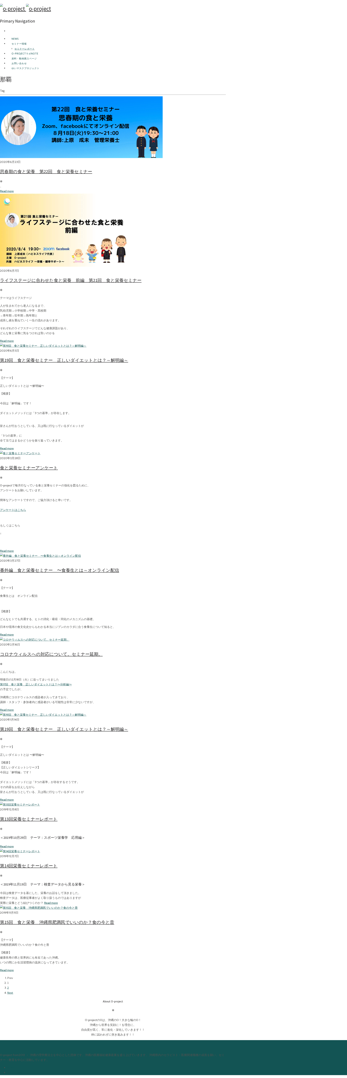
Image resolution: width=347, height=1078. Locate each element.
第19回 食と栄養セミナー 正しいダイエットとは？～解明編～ (64, 360)
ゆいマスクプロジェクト (25, 68)
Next (10, 992)
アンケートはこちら (13, 510)
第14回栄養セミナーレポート (28, 866)
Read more (7, 191)
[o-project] (25, 8)
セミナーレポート (24, 48)
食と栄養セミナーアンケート (29, 468)
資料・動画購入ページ (24, 58)
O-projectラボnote (25, 53)
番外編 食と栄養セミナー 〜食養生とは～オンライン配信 (59, 570)
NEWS (15, 38)
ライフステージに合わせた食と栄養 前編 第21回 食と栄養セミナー (71, 280)
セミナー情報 (19, 43)
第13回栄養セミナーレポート (28, 819)
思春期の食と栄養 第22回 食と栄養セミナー (46, 171)
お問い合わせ (19, 63)
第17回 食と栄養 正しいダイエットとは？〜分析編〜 (36, 684)
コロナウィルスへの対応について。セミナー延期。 (51, 654)
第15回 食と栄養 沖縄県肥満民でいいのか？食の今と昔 (57, 922)
